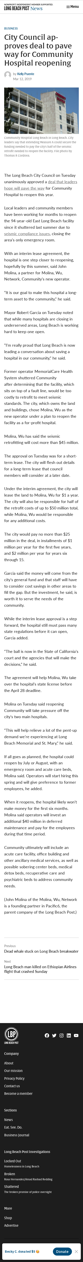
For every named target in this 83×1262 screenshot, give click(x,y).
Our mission (13, 1071)
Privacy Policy (14, 1079)
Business (11, 28)
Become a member (18, 1094)
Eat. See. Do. (13, 1127)
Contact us (12, 1086)
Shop (8, 1218)
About (8, 1063)
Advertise (11, 1226)
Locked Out (21, 1163)
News (8, 1120)
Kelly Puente (25, 74)
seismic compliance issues (27, 233)
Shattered (28, 1189)
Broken (28, 1176)
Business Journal (16, 1135)
